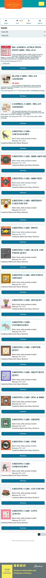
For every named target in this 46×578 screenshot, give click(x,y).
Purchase (23, 68)
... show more (5, 63)
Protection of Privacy (22, 573)
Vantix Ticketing (30, 540)
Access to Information (23, 570)
